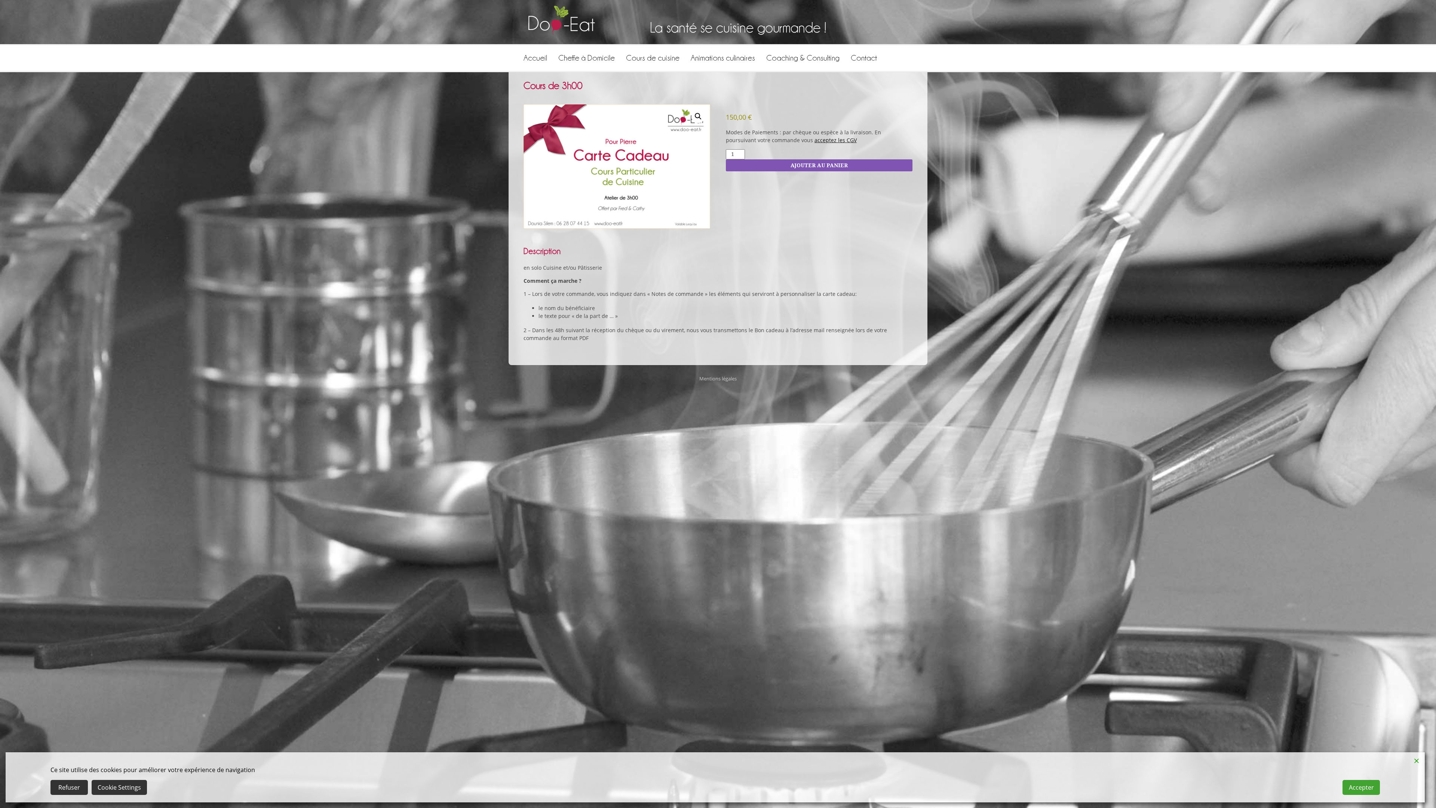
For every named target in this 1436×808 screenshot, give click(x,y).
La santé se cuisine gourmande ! (738, 27)
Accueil (535, 58)
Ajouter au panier (819, 165)
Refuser (69, 787)
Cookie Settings (119, 787)
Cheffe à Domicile (586, 58)
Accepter (1361, 787)
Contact (864, 58)
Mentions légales (718, 379)
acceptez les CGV (835, 140)
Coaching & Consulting (803, 58)
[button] (698, 116)
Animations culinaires (723, 58)
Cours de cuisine (652, 58)
